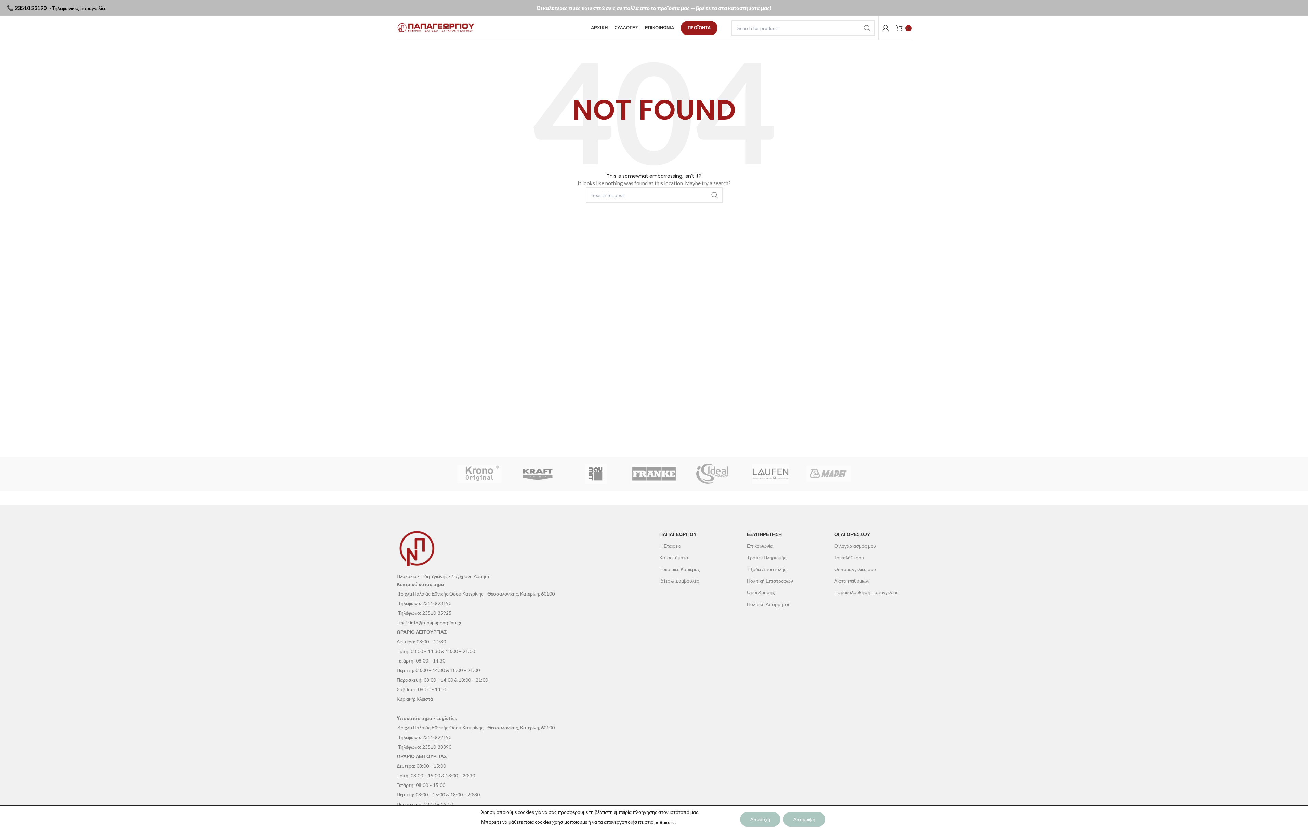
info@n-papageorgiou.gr (436, 622)
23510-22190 (436, 737)
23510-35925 (436, 613)
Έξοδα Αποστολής (767, 569)
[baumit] (596, 474)
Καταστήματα (673, 557)
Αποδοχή (760, 819)
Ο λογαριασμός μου (855, 546)
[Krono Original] (479, 474)
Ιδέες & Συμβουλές (679, 581)
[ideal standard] (712, 474)
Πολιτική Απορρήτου (769, 604)
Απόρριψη (804, 819)
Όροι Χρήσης (761, 592)
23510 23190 (31, 7)
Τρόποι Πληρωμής (767, 557)
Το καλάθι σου (849, 557)
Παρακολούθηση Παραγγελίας (866, 592)
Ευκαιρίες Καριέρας (679, 569)
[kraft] (537, 474)
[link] (699, 28)
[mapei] (829, 474)
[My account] (886, 28)
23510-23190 (436, 603)
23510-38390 (436, 747)
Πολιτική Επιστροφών (770, 581)
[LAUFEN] (770, 474)
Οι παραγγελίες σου (855, 569)
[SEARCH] (867, 28)
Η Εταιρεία (670, 546)
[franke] (654, 474)
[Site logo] (436, 28)
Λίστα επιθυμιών (851, 581)
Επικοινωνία (760, 546)
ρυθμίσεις (664, 822)
